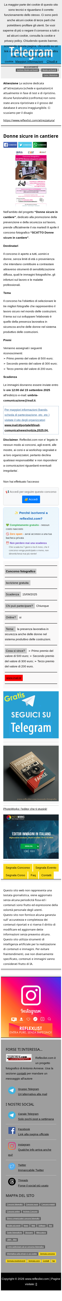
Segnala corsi (34, 1261)
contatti (21, 1073)
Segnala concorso (47, 1254)
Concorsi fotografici (15, 1204)
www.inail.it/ (13, 677)
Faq (33, 875)
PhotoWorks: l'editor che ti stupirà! (25, 809)
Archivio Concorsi (30, 1212)
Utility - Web (12, 1240)
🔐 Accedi (31, 499)
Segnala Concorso (18, 867)
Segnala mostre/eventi (16, 1261)
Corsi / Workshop (51, 75)
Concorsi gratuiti (48, 1204)
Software (42, 1226)
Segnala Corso (15, 875)
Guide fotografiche (14, 1233)
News (26, 1226)
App (50, 1226)
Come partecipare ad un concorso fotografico (25, 1247)
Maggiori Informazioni (29, 61)
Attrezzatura (41, 1233)
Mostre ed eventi (13, 1226)
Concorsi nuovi (32, 1204)
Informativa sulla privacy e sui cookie (22, 1254)
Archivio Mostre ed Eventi (27, 70)
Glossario (29, 1233)
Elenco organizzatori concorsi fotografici (23, 1218)
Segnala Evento (46, 867)
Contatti (46, 875)
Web (33, 1226)
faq (53, 1261)
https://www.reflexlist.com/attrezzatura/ (29, 120)
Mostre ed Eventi (49, 70)
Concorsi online (13, 1212)
